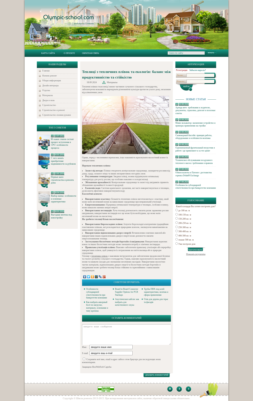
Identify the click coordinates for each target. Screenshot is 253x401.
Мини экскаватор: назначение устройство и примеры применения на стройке (195, 124)
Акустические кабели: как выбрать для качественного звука (127, 302)
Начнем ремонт (49, 75)
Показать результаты (195, 254)
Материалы (47, 95)
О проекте (69, 53)
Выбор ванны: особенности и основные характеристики (63, 199)
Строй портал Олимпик (68, 19)
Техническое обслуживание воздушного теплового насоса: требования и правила (194, 161)
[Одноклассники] (92, 276)
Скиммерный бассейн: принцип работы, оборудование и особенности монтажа (193, 137)
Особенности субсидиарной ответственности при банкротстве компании (195, 186)
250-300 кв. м (184, 227)
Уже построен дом (186, 244)
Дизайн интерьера (50, 85)
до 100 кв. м (184, 210)
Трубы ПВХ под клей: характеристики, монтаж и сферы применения (156, 292)
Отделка (46, 90)
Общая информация (51, 80)
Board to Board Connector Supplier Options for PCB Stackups (126, 292)
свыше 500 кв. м (186, 239)
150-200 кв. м (184, 219)
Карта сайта (48, 53)
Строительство (49, 105)
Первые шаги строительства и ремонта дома (62, 180)
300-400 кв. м (184, 231)
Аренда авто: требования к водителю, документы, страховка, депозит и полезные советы (195, 110)
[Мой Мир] (96, 276)
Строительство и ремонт (53, 110)
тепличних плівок (99, 256)
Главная (46, 70)
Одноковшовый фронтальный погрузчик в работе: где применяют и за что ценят (195, 149)
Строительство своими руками (56, 115)
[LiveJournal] (100, 276)
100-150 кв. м (184, 214)
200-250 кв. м (184, 223)
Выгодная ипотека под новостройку (61, 216)
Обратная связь (90, 53)
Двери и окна (48, 100)
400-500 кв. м (184, 235)
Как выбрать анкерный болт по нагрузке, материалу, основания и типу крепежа (97, 306)
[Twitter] (89, 276)
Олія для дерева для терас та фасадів (156, 300)
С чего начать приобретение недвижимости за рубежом (63, 161)
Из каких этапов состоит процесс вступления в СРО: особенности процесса (62, 143)
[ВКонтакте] (85, 276)
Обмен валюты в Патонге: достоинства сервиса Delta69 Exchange (193, 174)
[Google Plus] (104, 276)
